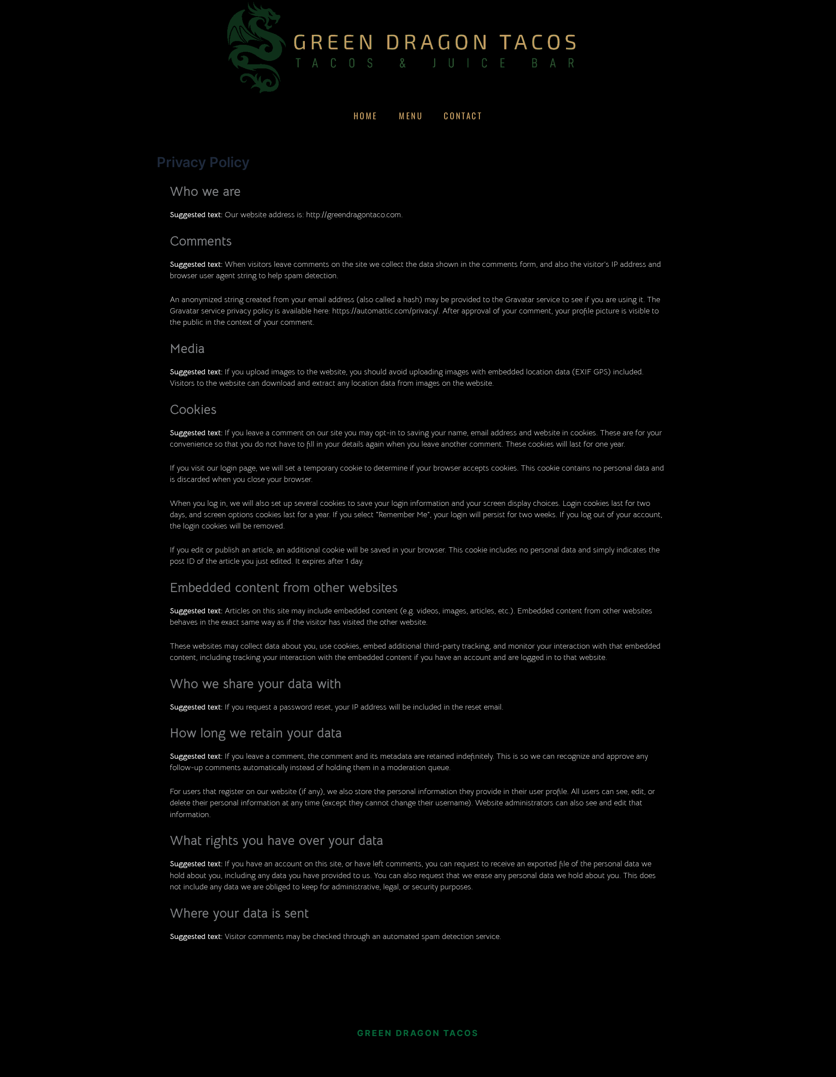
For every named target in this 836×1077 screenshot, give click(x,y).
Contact (463, 115)
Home (366, 115)
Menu (411, 115)
